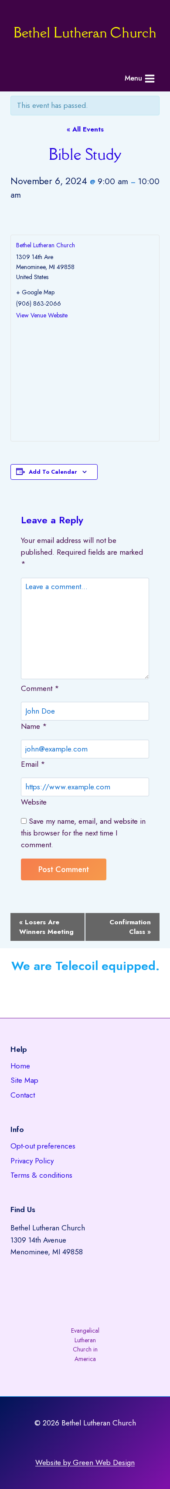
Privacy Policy (32, 1160)
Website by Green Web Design (85, 1462)
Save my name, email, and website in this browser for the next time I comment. (83, 833)
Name (34, 726)
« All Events (85, 129)
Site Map (24, 1080)
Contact (22, 1095)
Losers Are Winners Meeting (46, 927)
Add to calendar (53, 472)
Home (20, 1066)
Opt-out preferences (42, 1146)
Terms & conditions (41, 1175)
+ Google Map (35, 292)
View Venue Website (42, 315)
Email (33, 764)
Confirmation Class (130, 927)
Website (34, 802)
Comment (40, 688)
